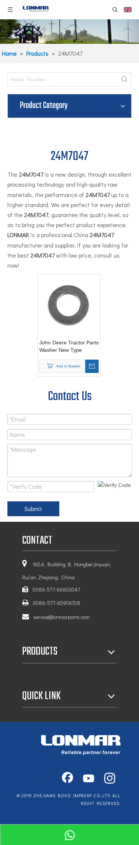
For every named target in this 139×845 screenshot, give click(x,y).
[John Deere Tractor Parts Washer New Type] (69, 305)
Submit (33, 508)
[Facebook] (67, 779)
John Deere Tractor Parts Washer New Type (69, 346)
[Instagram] (110, 779)
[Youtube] (88, 779)
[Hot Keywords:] (124, 79)
